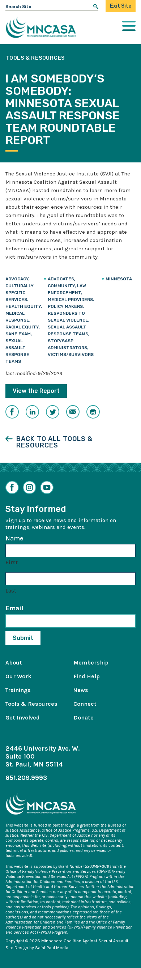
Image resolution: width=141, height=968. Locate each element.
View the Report (36, 390)
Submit (23, 637)
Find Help (86, 676)
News (80, 690)
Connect (85, 703)
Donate (83, 717)
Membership (90, 662)
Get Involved (22, 717)
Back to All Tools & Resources (54, 442)
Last (10, 590)
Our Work (18, 676)
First (11, 562)
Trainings (18, 690)
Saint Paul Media (51, 947)
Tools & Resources (31, 703)
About (13, 662)
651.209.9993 (26, 778)
